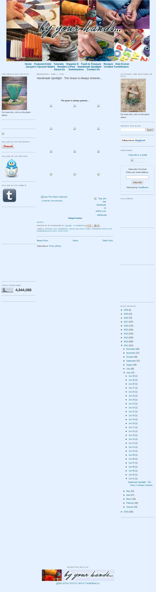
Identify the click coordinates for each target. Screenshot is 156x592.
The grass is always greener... (75, 100)
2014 (126, 334)
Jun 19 (132, 419)
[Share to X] (92, 225)
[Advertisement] (17, 225)
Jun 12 (132, 447)
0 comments (79, 225)
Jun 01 (132, 479)
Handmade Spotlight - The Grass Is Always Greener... (69, 78)
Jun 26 (132, 392)
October (130, 357)
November (131, 353)
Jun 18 (132, 423)
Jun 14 (132, 439)
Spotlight (63, 231)
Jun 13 (132, 443)
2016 (126, 326)
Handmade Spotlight (102, 229)
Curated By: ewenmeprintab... (53, 201)
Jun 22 (132, 407)
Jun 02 (132, 475)
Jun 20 (132, 415)
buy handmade (61, 229)
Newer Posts (42, 240)
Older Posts (108, 240)
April (128, 495)
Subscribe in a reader (137, 155)
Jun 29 (132, 380)
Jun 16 (132, 431)
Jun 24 (132, 400)
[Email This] (86, 225)
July (128, 369)
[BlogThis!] (89, 225)
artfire (49, 229)
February (130, 503)
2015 (126, 330)
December (131, 349)
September (131, 361)
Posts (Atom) (55, 246)
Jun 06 (132, 467)
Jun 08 (132, 459)
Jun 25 (132, 396)
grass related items (79, 229)
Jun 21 (132, 411)
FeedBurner (143, 187)
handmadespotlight (47, 231)
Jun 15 (132, 435)
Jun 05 (132, 471)
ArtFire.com (102, 215)
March (129, 499)
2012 (126, 341)
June (128, 373)
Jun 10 (132, 451)
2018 (126, 318)
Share (40, 222)
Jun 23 (132, 404)
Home (75, 240)
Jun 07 (132, 463)
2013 (126, 337)
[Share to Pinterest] (98, 225)
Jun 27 (132, 388)
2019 (126, 314)
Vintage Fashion (75, 218)
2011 (126, 345)
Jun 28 (132, 384)
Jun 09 (132, 455)
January (130, 507)
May (128, 491)
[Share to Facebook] (95, 225)
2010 (126, 512)
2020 (126, 310)
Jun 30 (132, 376)
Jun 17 (132, 427)
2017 (126, 322)
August (129, 365)
